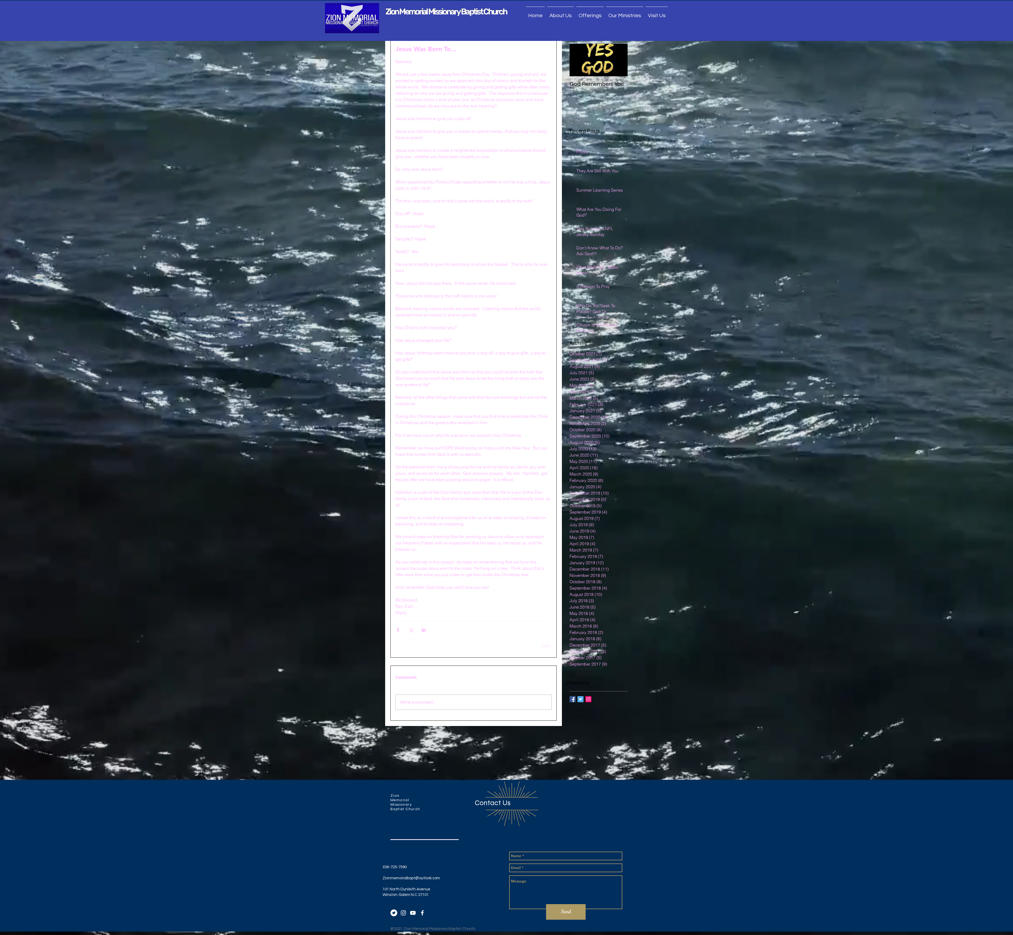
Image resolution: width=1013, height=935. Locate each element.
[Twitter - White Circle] (393, 912)
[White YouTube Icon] (412, 912)
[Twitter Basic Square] (580, 699)
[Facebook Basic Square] (573, 699)
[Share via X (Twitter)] (410, 629)
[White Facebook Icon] (422, 912)
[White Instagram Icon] (403, 912)
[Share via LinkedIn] (423, 629)
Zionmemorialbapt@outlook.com (411, 878)
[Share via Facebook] (397, 629)
